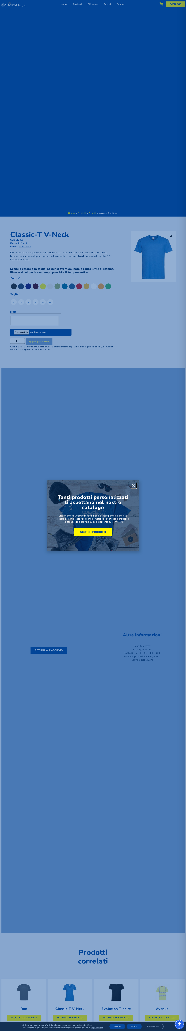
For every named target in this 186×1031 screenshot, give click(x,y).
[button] (133, 485)
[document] (93, 515)
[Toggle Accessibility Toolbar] (179, 1024)
